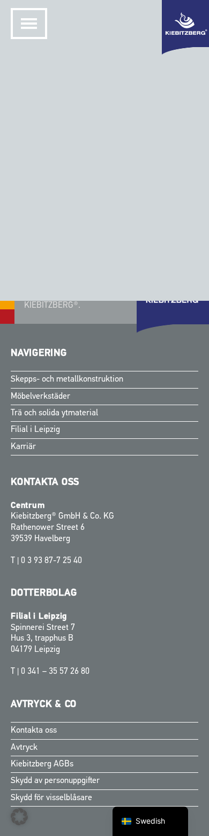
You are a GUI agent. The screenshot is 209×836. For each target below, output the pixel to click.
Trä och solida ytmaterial (54, 413)
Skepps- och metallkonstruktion (67, 379)
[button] (19, 816)
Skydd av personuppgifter (55, 781)
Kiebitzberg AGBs (42, 764)
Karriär (23, 447)
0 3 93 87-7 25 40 (51, 561)
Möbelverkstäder (40, 396)
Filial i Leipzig (35, 429)
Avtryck (24, 747)
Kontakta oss (34, 730)
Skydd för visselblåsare (51, 798)
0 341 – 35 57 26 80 (55, 671)
